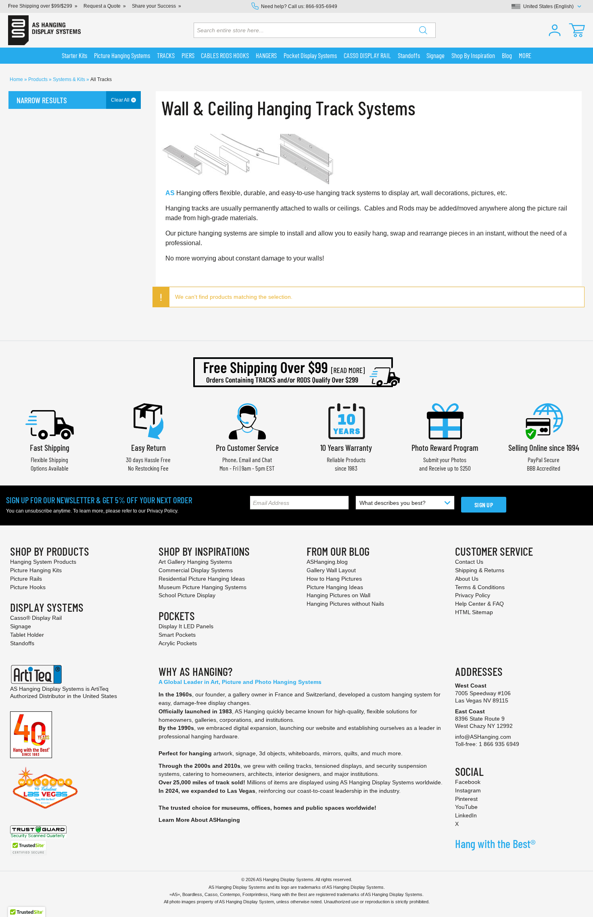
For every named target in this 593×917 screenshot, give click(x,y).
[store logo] (44, 30)
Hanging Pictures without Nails (345, 603)
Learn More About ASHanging (199, 820)
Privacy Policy (162, 511)
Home (17, 79)
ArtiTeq (100, 689)
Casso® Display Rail (36, 618)
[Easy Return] (148, 420)
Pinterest (466, 799)
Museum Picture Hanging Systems (202, 587)
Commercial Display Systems (196, 570)
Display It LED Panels (186, 626)
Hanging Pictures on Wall (338, 595)
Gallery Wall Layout (331, 570)
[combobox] (314, 30)
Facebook (467, 782)
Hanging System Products (43, 562)
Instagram (468, 790)
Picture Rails (26, 578)
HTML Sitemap (474, 612)
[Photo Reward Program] (445, 420)
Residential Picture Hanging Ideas (202, 578)
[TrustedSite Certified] (28, 847)
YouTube (466, 807)
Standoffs (22, 643)
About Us (466, 578)
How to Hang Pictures (334, 578)
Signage (20, 626)
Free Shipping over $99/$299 (40, 6)
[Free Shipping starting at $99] (296, 372)
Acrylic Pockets (178, 643)
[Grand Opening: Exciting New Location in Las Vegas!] (45, 787)
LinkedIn (466, 815)
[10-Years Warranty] (346, 420)
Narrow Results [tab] (42, 100)
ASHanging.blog (327, 562)
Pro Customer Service (247, 447)
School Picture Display (187, 595)
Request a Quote (102, 6)
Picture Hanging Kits (36, 570)
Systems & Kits (69, 79)
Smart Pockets (177, 634)
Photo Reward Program (444, 447)
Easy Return (148, 447)
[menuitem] (74, 55)
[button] (555, 30)
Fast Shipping (49, 447)
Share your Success (154, 6)
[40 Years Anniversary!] (31, 734)
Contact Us (469, 562)
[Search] (423, 30)
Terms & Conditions (480, 587)
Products (38, 79)
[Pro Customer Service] (247, 420)
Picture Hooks (28, 587)
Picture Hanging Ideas (335, 587)
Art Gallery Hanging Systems (195, 562)
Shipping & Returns (479, 570)
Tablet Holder (27, 634)
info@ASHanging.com (483, 737)
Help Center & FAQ (479, 603)
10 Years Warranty (346, 447)
